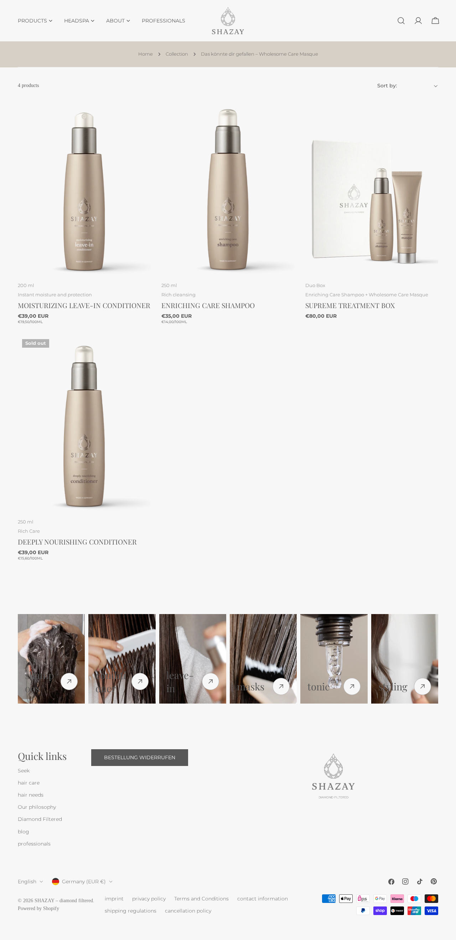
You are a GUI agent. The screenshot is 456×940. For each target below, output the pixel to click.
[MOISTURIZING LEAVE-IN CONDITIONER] (84, 187)
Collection (177, 54)
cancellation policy (188, 911)
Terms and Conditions (201, 898)
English (27, 881)
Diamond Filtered (40, 819)
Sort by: (387, 86)
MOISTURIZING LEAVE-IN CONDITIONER (84, 305)
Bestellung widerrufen (139, 758)
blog (23, 831)
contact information (262, 898)
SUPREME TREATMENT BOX (350, 305)
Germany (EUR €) (84, 881)
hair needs (30, 795)
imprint (114, 898)
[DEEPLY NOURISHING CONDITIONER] (84, 423)
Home (145, 54)
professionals (34, 844)
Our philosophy (37, 807)
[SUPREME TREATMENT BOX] (371, 187)
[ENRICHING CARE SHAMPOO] (227, 187)
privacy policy (149, 898)
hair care (29, 783)
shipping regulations (130, 911)
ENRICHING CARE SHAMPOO (208, 305)
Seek (24, 771)
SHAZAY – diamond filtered (64, 900)
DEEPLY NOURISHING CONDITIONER (77, 541)
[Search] (401, 21)
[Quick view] (140, 114)
